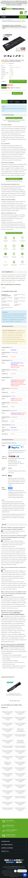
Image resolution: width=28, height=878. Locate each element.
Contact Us (23, 17)
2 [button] (10, 700)
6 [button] (17, 700)
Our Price (4, 87)
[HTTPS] (20, 862)
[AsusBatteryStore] (14, 8)
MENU (4, 17)
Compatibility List (11, 102)
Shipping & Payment (17, 102)
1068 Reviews (11, 63)
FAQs (23, 101)
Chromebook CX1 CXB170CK (17, 305)
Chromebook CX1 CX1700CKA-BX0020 (5, 305)
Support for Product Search (8, 282)
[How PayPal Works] (16, 862)
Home (2, 19)
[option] (14, 43)
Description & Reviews (4, 102)
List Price (4, 85)
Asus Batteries (8, 19)
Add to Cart (18, 93)
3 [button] (12, 700)
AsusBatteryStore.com (16, 866)
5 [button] (15, 700)
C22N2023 (3, 287)
